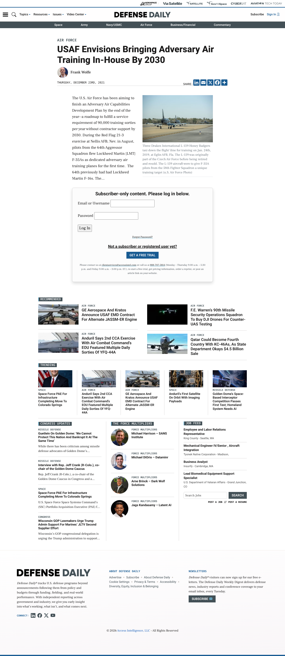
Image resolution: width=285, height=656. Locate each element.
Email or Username (94, 203)
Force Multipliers (144, 429)
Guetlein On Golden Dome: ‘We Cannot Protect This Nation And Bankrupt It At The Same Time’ (68, 437)
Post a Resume (237, 502)
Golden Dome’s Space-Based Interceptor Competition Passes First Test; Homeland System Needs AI (228, 401)
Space (58, 25)
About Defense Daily (157, 577)
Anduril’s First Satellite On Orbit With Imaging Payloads (184, 397)
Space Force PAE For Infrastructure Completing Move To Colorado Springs (52, 399)
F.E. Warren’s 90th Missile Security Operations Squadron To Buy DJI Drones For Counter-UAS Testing (218, 317)
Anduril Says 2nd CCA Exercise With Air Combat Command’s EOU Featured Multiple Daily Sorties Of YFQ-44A (108, 345)
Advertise (115, 577)
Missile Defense (224, 390)
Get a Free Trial (142, 255)
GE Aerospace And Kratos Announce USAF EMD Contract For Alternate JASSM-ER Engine (109, 315)
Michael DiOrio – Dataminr (149, 457)
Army (84, 25)
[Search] (14, 14)
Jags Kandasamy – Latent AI (151, 505)
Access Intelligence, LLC (133, 631)
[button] (5, 14)
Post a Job (215, 502)
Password (85, 215)
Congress (44, 517)
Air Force (146, 25)
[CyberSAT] (238, 4)
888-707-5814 (157, 265)
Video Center (75, 14)
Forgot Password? (142, 237)
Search (238, 495)
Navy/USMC (114, 25)
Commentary (222, 25)
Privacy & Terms (144, 582)
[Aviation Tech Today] (266, 3)
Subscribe (257, 14)
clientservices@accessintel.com (119, 265)
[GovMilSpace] (217, 3)
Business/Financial (183, 25)
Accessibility (168, 582)
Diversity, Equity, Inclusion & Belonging (133, 586)
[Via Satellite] (172, 3)
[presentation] (119, 437)
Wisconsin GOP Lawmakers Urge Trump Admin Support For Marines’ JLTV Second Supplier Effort (67, 524)
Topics (23, 14)
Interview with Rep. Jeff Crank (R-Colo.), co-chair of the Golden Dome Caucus (69, 467)
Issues (57, 14)
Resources (41, 14)
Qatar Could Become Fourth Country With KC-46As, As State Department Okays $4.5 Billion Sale (218, 346)
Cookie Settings (119, 582)
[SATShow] (195, 3)
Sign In (272, 14)
